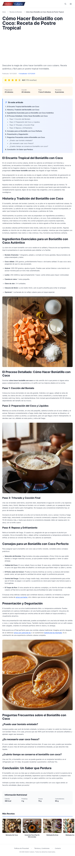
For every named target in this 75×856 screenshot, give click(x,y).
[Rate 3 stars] (12, 80)
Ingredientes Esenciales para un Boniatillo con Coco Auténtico (30, 113)
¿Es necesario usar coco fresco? (21, 143)
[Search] (65, 4)
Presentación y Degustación (17, 134)
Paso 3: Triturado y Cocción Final (22, 125)
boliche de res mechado (53, 633)
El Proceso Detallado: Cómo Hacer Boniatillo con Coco (27, 116)
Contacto (58, 848)
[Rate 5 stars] (19, 80)
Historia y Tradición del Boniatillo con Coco (23, 110)
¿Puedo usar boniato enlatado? (21, 140)
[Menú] (71, 4)
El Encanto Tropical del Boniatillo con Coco (23, 107)
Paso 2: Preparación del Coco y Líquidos (25, 122)
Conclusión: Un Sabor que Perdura (20, 149)
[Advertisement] (37, 47)
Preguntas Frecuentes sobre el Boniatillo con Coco (26, 137)
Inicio (4, 12)
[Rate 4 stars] (16, 80)
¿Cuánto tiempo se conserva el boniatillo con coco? (29, 146)
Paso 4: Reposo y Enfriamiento (21, 128)
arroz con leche (21, 597)
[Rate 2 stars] (9, 80)
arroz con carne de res (22, 633)
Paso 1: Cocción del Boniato (20, 119)
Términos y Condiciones (41, 848)
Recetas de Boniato (16, 12)
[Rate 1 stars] (5, 80)
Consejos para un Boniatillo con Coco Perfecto (24, 131)
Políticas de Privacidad (21, 848)
